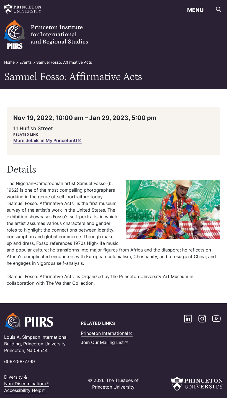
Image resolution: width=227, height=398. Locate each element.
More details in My (45, 140)
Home (9, 62)
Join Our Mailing (102, 342)
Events (25, 62)
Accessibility (23, 390)
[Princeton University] (23, 9)
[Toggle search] (218, 9)
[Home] (54, 34)
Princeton (104, 333)
